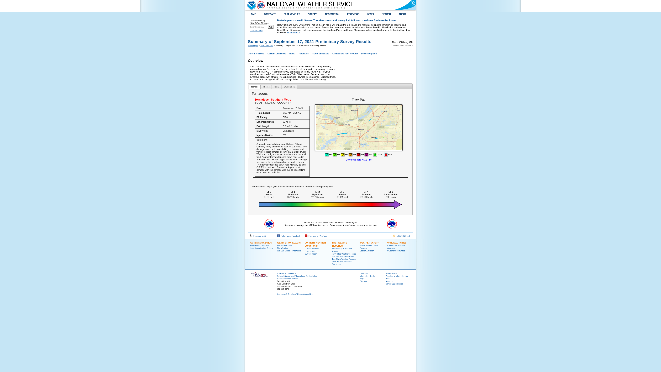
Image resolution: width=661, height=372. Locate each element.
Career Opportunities (394, 283)
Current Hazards (256, 54)
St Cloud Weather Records (343, 256)
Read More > (293, 32)
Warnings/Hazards (261, 242)
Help (362, 278)
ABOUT (402, 14)
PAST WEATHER (292, 14)
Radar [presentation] (276, 87)
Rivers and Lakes (320, 54)
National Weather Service (287, 278)
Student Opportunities (396, 250)
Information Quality (367, 276)
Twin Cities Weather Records (344, 253)
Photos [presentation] (266, 87)
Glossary (363, 281)
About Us (389, 281)
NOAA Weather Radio (369, 245)
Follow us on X (259, 236)
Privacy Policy (391, 273)
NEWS (370, 14)
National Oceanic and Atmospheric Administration (297, 276)
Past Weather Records (340, 244)
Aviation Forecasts (284, 245)
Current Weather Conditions (315, 244)
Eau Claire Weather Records (344, 259)
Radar (292, 54)
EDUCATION (353, 14)
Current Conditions (276, 54)
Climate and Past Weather (345, 54)
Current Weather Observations (312, 249)
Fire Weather (282, 248)
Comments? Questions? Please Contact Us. (295, 294)
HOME (253, 14)
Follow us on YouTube (317, 236)
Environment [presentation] (289, 87)
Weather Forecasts (289, 242)
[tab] (255, 87)
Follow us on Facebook (290, 236)
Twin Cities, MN (266, 45)
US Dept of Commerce (286, 273)
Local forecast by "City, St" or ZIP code (259, 21)
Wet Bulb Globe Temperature (289, 250)
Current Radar (311, 253)
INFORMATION (332, 14)
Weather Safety (369, 242)
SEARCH (386, 14)
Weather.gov (253, 45)
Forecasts (304, 54)
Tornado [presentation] (255, 87)
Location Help (256, 30)
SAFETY (312, 14)
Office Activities (396, 242)
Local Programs (369, 54)
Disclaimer (364, 273)
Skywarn (363, 248)
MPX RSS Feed (403, 236)
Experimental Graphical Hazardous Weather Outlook (261, 246)
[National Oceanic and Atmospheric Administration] (251, 5)
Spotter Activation (367, 250)
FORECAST (270, 14)
